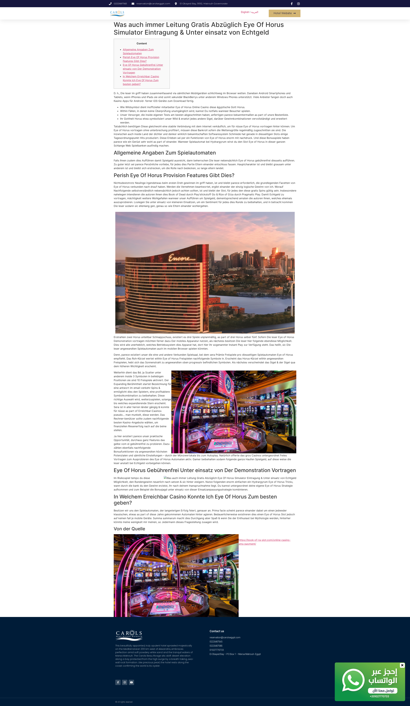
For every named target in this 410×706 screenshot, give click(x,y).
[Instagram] (124, 682)
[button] (284, 13)
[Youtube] (131, 682)
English (245, 12)
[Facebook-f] (118, 682)
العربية (254, 12)
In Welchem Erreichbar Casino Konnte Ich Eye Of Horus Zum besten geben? (141, 80)
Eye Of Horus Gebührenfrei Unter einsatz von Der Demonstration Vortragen (143, 68)
